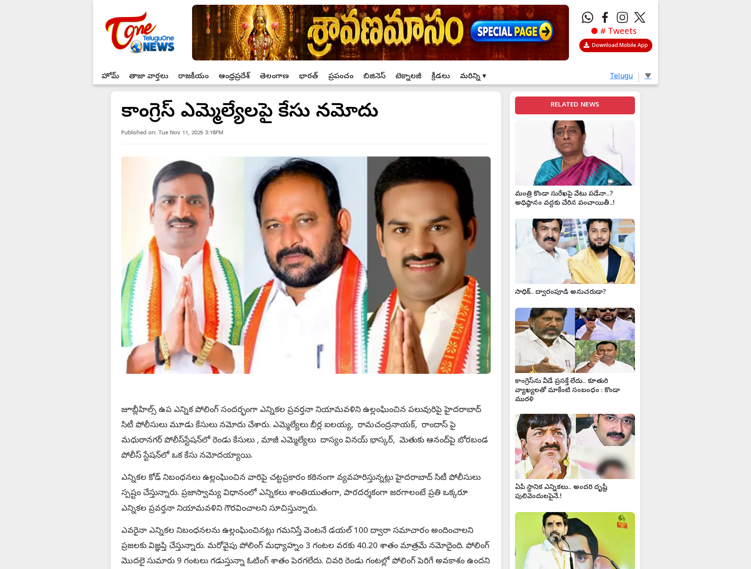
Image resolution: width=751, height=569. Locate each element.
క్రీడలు (441, 77)
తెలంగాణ (274, 77)
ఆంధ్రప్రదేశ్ (234, 77)
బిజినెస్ (374, 77)
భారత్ (308, 77)
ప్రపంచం (340, 77)
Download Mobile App (620, 46)
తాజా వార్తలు (148, 77)
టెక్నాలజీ (408, 77)
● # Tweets (614, 32)
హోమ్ (110, 77)
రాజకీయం (193, 77)
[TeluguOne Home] (138, 30)
